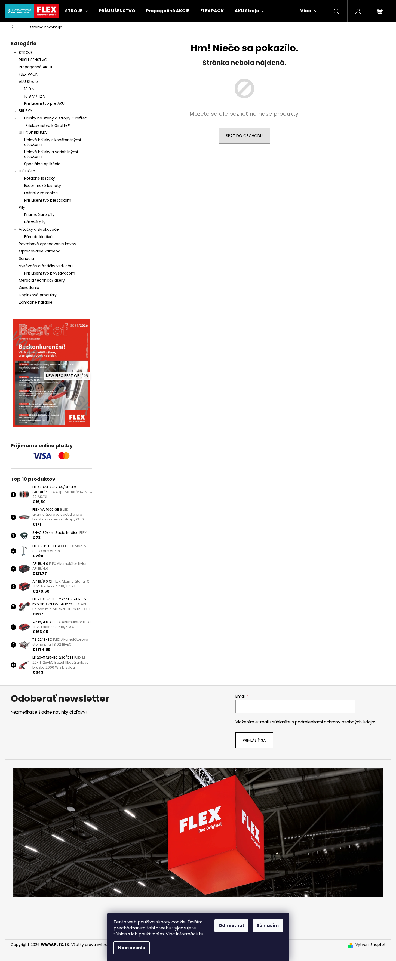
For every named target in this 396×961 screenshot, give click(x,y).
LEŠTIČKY (27, 171)
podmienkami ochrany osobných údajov (336, 722)
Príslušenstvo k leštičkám (47, 200)
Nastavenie (131, 948)
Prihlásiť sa (254, 740)
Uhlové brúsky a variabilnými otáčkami (51, 154)
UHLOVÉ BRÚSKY (33, 132)
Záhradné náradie (36, 302)
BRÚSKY (25, 110)
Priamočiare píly (39, 214)
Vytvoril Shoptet (370, 944)
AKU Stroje (28, 81)
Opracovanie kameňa (39, 251)
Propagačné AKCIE (36, 67)
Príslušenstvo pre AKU (44, 103)
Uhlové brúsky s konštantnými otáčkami (52, 142)
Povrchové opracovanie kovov (47, 244)
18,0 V (29, 89)
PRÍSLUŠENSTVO (33, 60)
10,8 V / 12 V (34, 96)
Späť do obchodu (244, 135)
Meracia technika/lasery (42, 280)
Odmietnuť (231, 925)
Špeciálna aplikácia (42, 164)
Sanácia (26, 258)
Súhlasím (268, 925)
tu (201, 934)
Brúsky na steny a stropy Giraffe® (55, 118)
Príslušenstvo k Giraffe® (48, 125)
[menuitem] (76, 11)
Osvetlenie (29, 287)
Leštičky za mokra (41, 193)
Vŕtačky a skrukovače (39, 229)
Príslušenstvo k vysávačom (49, 273)
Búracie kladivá (38, 236)
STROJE (26, 52)
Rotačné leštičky (39, 178)
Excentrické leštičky (42, 185)
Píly (22, 207)
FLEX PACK (28, 74)
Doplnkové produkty (38, 295)
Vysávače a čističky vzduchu (46, 266)
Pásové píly (34, 222)
